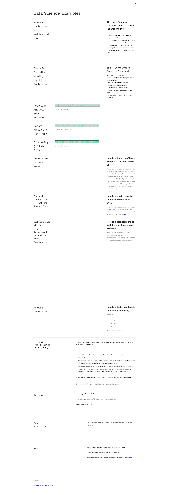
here (70, 109)
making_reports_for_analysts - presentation (77, 105)
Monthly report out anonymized (43, 486)
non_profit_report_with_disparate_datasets (77, 125)
